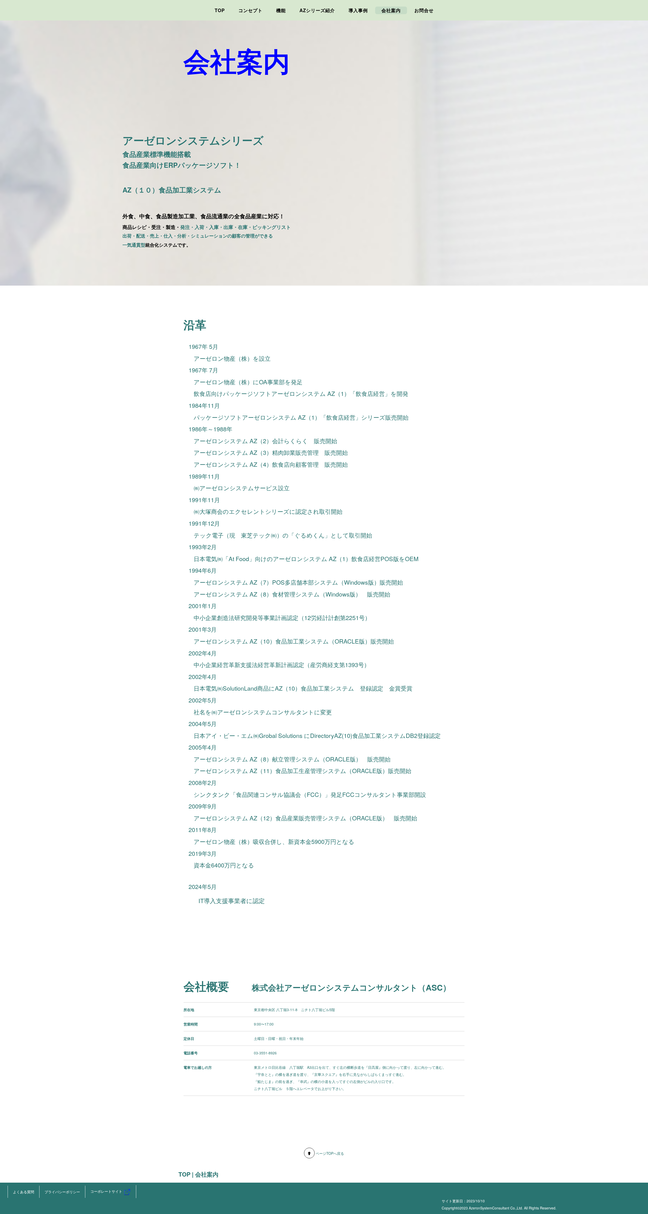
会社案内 (391, 10)
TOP (220, 10)
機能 (281, 10)
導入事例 (358, 10)
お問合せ (424, 10)
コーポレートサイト (106, 1191)
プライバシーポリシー (62, 1191)
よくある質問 (23, 1191)
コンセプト (250, 10)
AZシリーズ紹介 (317, 10)
